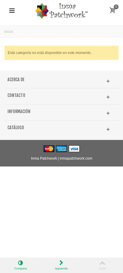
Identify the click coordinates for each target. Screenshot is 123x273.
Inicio (8, 32)
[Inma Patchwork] (61, 10)
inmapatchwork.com (76, 158)
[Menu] (12, 10)
